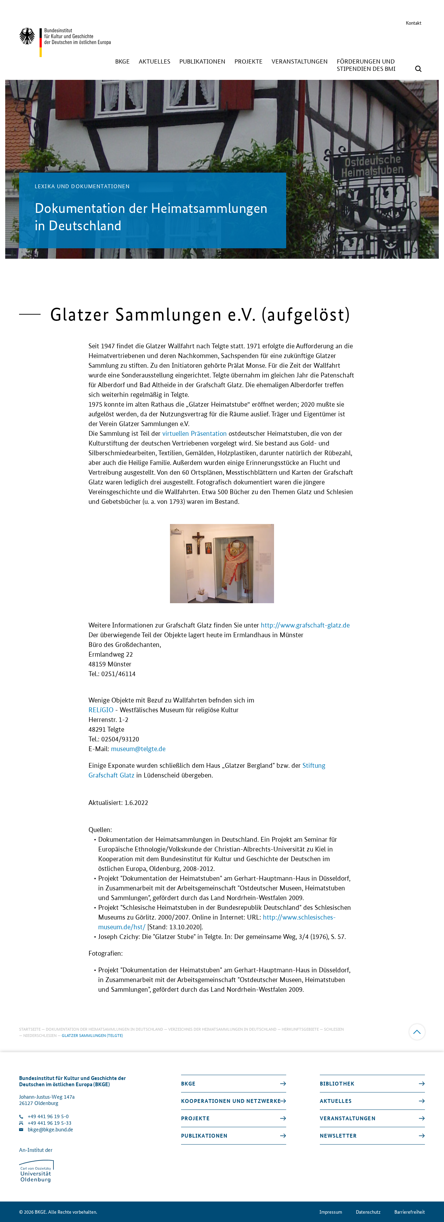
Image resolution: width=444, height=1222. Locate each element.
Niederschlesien (40, 1035)
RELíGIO (100, 710)
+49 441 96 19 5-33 (49, 1123)
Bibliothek (337, 1083)
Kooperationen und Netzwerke (231, 1101)
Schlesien (334, 1028)
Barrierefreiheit (409, 1211)
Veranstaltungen (348, 1118)
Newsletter (338, 1135)
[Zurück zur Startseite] (65, 54)
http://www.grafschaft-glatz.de (305, 625)
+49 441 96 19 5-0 (48, 1116)
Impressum (330, 1211)
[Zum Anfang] (417, 1032)
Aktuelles (336, 1101)
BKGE (188, 1083)
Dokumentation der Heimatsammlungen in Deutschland (104, 1028)
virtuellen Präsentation (194, 434)
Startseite (30, 1028)
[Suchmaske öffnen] (418, 69)
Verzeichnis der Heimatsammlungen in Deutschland (222, 1028)
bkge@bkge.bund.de (50, 1129)
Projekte (195, 1118)
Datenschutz (368, 1211)
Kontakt (413, 22)
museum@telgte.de (138, 749)
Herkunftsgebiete (300, 1028)
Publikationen (204, 1135)
